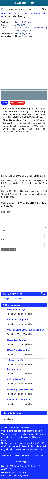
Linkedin (26, 455)
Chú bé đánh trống (16, 379)
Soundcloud (38, 455)
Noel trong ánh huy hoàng (20, 389)
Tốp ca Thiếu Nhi (23, 22)
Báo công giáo (22, 461)
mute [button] (29, 95)
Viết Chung (20, 25)
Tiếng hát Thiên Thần (12, 299)
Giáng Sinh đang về (16, 340)
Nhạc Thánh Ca (24, 3)
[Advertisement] (24, 63)
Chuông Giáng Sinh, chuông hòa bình (25, 330)
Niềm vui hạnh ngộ (16, 309)
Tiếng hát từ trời (15, 360)
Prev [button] (5, 95)
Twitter (17, 455)
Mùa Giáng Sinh (22, 33)
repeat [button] (26, 95)
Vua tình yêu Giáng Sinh (18, 400)
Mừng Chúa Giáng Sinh (18, 350)
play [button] (11, 95)
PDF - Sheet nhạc (17, 103)
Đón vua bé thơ (14, 369)
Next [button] (18, 95)
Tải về (4, 103)
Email (4, 239)
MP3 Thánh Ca (25, 13)
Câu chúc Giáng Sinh (17, 320)
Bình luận (6, 212)
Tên (3, 231)
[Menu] (4, 3)
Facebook (6, 455)
